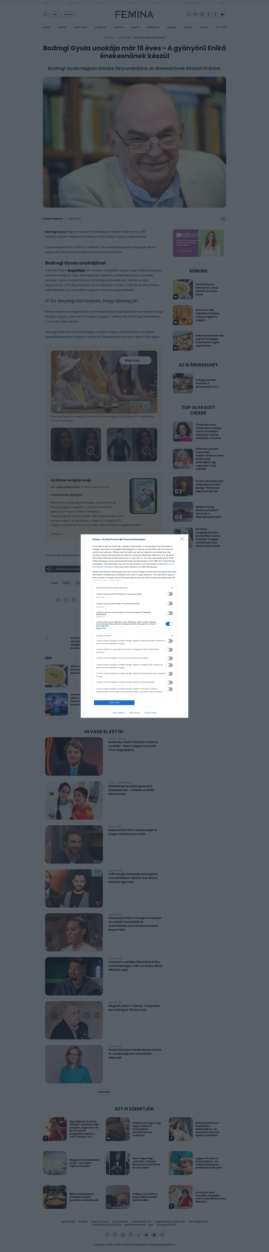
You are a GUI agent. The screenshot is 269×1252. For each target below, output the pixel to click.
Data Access (134, 713)
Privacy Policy (150, 713)
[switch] (169, 594)
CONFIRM (114, 703)
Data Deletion (119, 713)
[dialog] (134, 626)
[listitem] (134, 587)
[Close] (183, 539)
